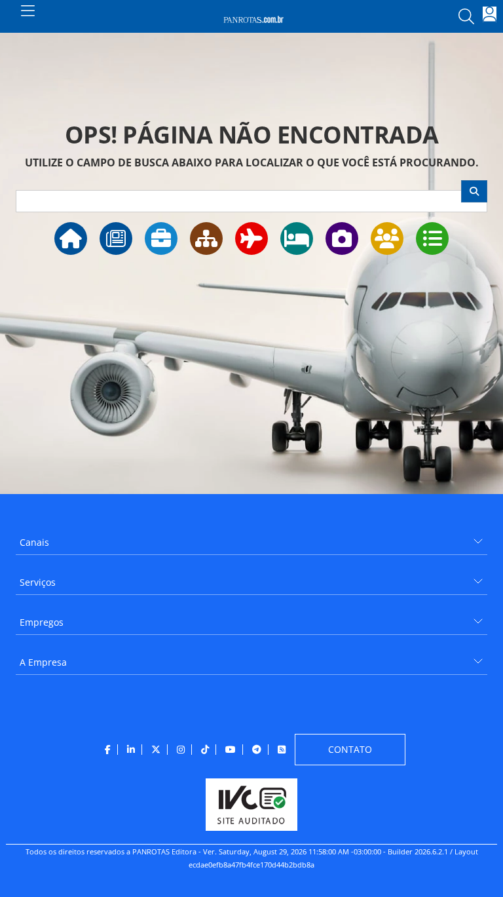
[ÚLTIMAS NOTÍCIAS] (116, 238)
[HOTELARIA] (296, 238)
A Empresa (43, 662)
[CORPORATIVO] (161, 238)
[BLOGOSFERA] (432, 238)
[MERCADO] (206, 238)
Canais (34, 542)
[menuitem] (251, 537)
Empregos (42, 622)
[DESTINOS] (342, 238)
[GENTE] (387, 238)
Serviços (38, 582)
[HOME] (70, 238)
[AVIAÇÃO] (251, 238)
